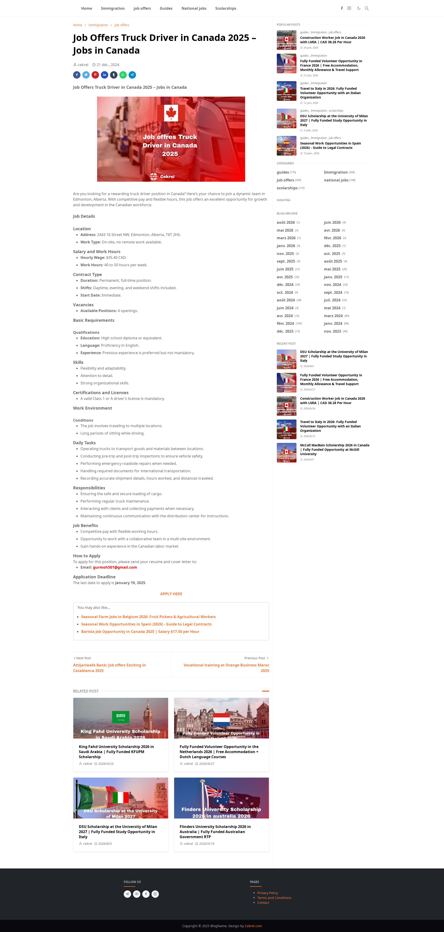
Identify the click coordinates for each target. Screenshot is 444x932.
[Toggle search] (367, 8)
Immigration (319, 32)
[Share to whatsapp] (123, 75)
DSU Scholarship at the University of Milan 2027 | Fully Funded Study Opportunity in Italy (118, 831)
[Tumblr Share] (113, 75)
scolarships (336, 111)
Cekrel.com (253, 926)
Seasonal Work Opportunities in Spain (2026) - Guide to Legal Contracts (146, 624)
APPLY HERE (171, 593)
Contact (263, 902)
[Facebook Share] (76, 75)
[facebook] (341, 8)
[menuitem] (86, 8)
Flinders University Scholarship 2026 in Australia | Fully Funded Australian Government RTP (215, 831)
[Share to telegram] (132, 75)
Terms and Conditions (274, 897)
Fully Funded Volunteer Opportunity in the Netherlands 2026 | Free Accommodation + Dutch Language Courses (219, 751)
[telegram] (127, 894)
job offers (335, 32)
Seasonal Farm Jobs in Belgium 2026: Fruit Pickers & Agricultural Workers (148, 616)
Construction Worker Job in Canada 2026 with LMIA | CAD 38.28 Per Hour (332, 39)
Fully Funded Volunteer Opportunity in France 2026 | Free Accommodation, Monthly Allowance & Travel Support (331, 65)
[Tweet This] (86, 75)
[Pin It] (95, 75)
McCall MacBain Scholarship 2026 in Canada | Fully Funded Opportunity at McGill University (334, 449)
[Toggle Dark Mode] (359, 8)
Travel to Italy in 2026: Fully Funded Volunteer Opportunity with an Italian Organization (330, 92)
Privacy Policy (267, 893)
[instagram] (349, 8)
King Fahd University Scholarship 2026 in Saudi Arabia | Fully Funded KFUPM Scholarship (116, 751)
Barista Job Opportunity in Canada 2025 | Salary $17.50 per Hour (140, 631)
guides (304, 32)
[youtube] (136, 894)
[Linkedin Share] (104, 75)
